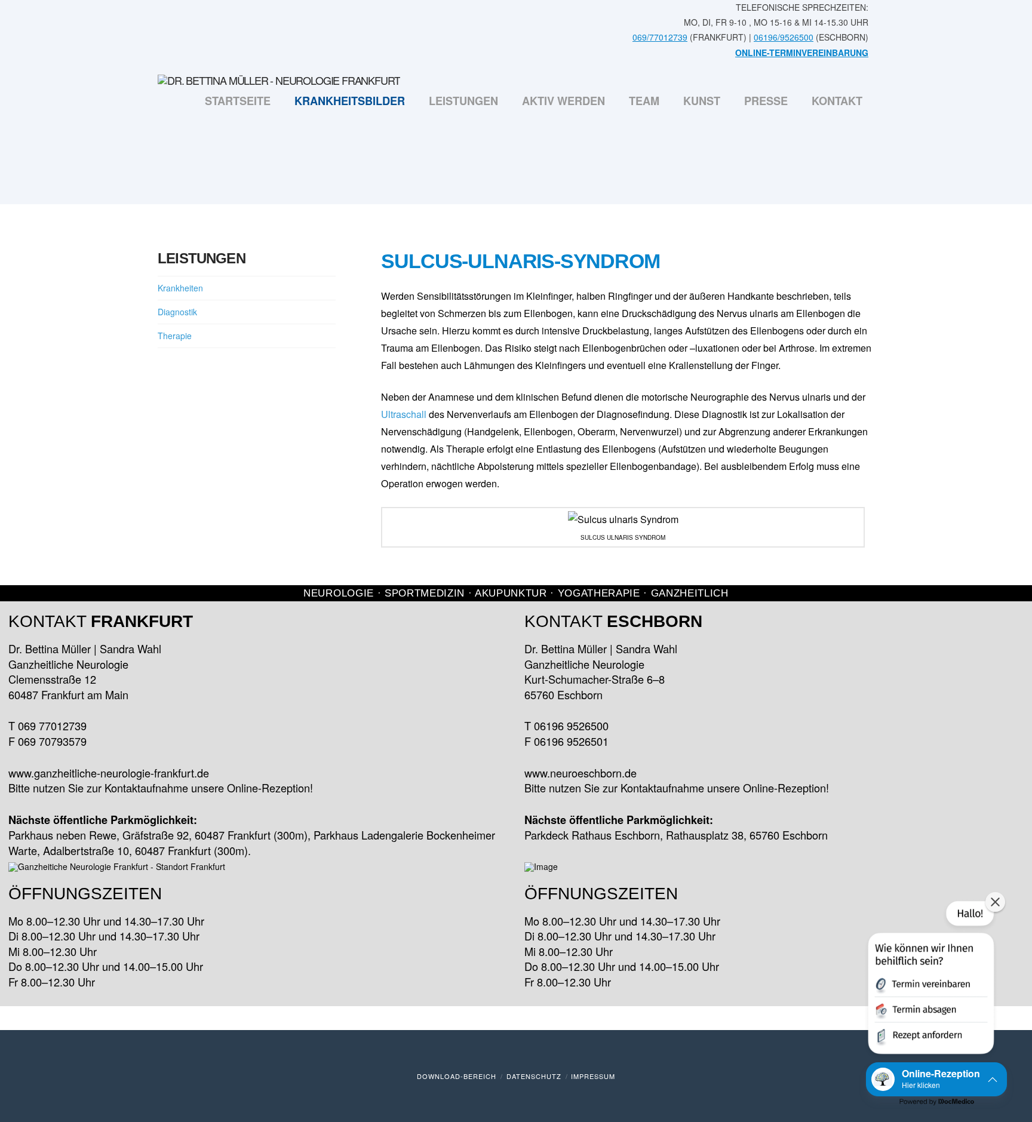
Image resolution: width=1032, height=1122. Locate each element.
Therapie (175, 336)
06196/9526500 (783, 37)
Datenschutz (533, 1076)
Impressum (593, 1076)
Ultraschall (403, 414)
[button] (930, 979)
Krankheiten (180, 288)
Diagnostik (177, 312)
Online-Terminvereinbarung (801, 53)
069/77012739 (659, 37)
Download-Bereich (456, 1076)
